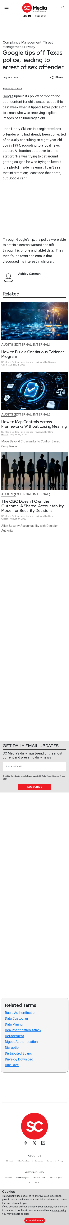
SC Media (9, 1161)
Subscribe (34, 786)
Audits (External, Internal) (25, 345)
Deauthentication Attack (23, 1030)
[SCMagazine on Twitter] (34, 1143)
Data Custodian (16, 1018)
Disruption (13, 1048)
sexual (41, 102)
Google (8, 96)
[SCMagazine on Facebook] (26, 1143)
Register (40, 16)
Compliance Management (22, 42)
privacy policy (59, 1210)
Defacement (14, 1036)
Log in (27, 16)
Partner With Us (34, 1183)
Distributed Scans (18, 1053)
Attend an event (39, 1178)
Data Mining (14, 1024)
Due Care (12, 1065)
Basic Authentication (20, 1013)
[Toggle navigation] (6, 7)
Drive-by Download (19, 1059)
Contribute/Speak (22, 1178)
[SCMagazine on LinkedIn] (43, 1143)
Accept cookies (34, 1220)
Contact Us (39, 1161)
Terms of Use (51, 776)
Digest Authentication (21, 1042)
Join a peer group (55, 1178)
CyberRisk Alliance (23, 1161)
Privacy (29, 46)
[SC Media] (34, 7)
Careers (50, 1161)
